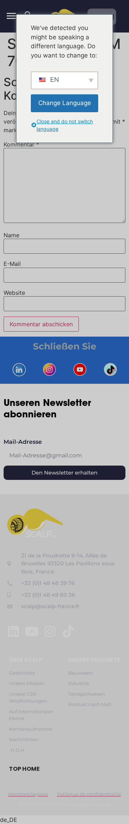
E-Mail (12, 264)
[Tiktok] (68, 631)
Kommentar (21, 144)
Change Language (64, 102)
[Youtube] (31, 631)
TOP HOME (24, 769)
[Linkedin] (13, 631)
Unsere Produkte (94, 660)
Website (14, 293)
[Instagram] (50, 631)
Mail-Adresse (23, 442)
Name (11, 235)
